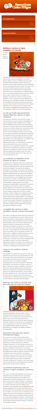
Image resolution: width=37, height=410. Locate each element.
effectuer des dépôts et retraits (22, 327)
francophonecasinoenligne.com (27, 408)
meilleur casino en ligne (16, 203)
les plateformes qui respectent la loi (20, 107)
